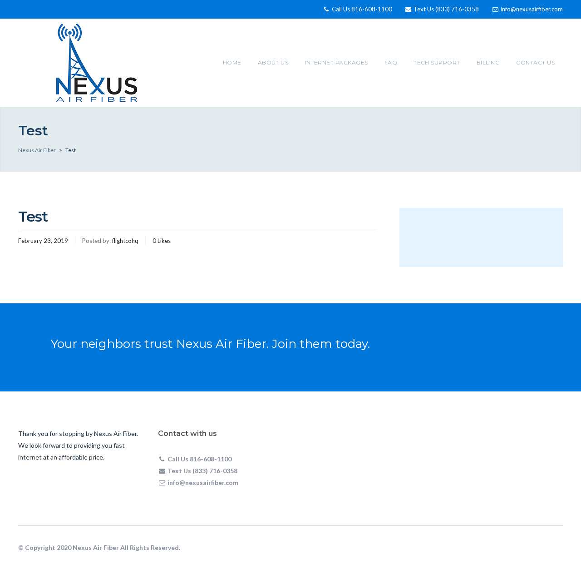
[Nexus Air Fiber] (96, 62)
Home (232, 62)
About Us (273, 62)
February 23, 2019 (43, 240)
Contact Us (535, 62)
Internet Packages (336, 62)
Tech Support (437, 62)
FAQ (390, 62)
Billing (488, 62)
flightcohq (125, 240)
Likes (162, 240)
